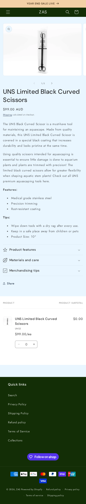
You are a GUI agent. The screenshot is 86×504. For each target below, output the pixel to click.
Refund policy (17, 422)
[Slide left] (34, 83)
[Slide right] (51, 83)
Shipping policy (55, 495)
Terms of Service (19, 431)
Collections (15, 440)
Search (12, 395)
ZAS (18, 489)
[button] (8, 12)
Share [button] (10, 283)
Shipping (7, 114)
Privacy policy (72, 489)
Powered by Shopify (31, 489)
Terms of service (34, 495)
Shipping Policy (18, 413)
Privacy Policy (17, 404)
